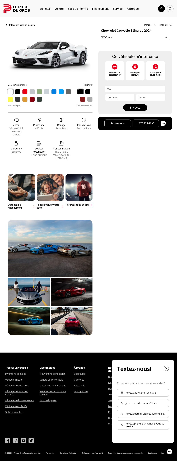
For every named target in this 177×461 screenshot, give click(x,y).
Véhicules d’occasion (16, 385)
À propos (133, 8)
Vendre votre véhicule (51, 379)
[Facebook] (7, 440)
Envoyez (135, 107)
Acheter (45, 8)
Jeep (111, 400)
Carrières (79, 379)
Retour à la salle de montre (21, 25)
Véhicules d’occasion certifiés (16, 393)
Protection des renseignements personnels (125, 453)
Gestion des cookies (156, 453)
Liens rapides (47, 367)
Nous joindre (81, 391)
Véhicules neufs (13, 379)
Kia (110, 382)
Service (118, 8)
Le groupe (79, 373)
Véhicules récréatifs (16, 406)
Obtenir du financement (53, 385)
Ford (110, 412)
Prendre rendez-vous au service (53, 393)
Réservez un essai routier (114, 73)
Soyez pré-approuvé (135, 73)
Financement (100, 8)
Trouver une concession (53, 373)
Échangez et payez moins (155, 73)
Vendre (59, 8)
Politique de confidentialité (92, 453)
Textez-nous (117, 123)
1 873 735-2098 (145, 123)
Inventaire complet (15, 373)
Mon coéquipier (48, 400)
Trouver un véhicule (16, 367)
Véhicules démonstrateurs (19, 400)
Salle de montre (78, 8)
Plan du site (50, 453)
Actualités (79, 385)
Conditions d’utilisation (68, 453)
